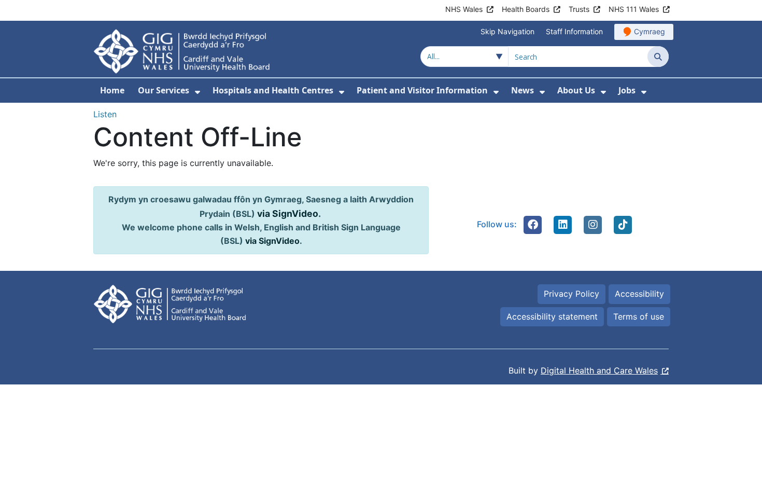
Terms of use (638, 316)
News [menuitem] (522, 90)
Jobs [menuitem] (627, 90)
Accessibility (639, 293)
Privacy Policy (571, 293)
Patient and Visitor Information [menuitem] (422, 90)
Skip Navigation (507, 31)
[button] (533, 224)
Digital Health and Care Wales (599, 370)
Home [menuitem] (112, 90)
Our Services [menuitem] (163, 90)
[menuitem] (197, 92)
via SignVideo (287, 213)
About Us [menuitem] (576, 90)
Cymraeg (649, 31)
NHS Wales (464, 9)
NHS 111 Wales (634, 9)
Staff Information (574, 31)
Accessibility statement (552, 316)
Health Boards (525, 9)
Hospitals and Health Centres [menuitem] (273, 90)
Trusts (579, 9)
